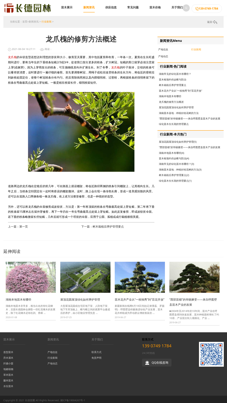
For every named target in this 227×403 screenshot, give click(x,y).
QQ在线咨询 (159, 362)
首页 (24, 21)
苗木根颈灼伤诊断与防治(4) (174, 158)
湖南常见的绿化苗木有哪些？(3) (176, 164)
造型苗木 (8, 352)
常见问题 (133, 7)
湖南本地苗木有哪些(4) (171, 153)
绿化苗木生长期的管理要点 (174, 124)
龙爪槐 (12, 57)
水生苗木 (8, 386)
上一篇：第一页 (18, 226)
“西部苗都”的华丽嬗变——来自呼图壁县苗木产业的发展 (189, 118)
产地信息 (163, 49)
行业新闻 (46, 21)
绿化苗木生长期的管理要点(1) (175, 180)
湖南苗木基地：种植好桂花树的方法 (179, 113)
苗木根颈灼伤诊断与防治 (172, 79)
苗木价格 (155, 7)
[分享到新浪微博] (219, 400)
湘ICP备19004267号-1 (72, 400)
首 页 (47, 7)
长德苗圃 (30, 400)
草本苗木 (8, 374)
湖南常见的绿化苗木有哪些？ (175, 73)
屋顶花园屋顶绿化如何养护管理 (176, 107)
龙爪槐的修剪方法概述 (171, 101)
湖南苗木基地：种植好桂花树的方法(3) (180, 169)
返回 (210, 22)
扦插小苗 (8, 363)
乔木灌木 (8, 357)
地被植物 (8, 369)
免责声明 (96, 357)
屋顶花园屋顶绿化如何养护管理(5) (177, 141)
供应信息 (111, 7)
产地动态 (163, 56)
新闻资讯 (89, 7)
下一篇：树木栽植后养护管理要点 (102, 226)
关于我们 (177, 7)
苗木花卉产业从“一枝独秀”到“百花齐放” (180, 90)
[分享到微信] (223, 400)
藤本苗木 (8, 380)
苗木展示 (67, 7)
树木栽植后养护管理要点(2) (174, 175)
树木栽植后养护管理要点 (172, 85)
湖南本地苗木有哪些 (170, 96)
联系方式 (96, 352)
